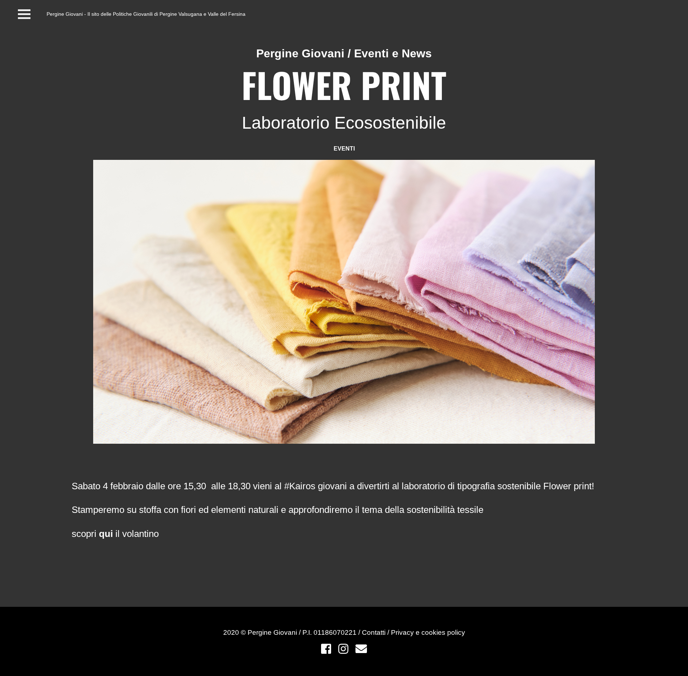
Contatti (374, 632)
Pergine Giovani (300, 53)
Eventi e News (393, 53)
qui (106, 534)
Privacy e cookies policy (428, 632)
